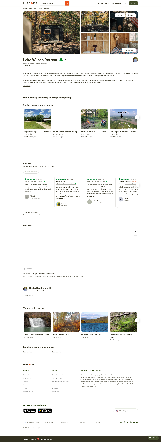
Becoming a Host (57, 375)
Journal (25, 381)
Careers (25, 385)
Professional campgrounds (60, 381)
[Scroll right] (137, 117)
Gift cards (26, 375)
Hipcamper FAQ (28, 391)
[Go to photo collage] (51, 32)
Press (25, 388)
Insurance (55, 385)
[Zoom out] (135, 234)
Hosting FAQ (56, 391)
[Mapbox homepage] (28, 268)
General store (27, 378)
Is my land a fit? (57, 378)
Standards (55, 388)
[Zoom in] (135, 231)
